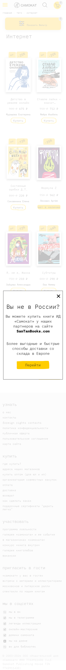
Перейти (33, 364)
